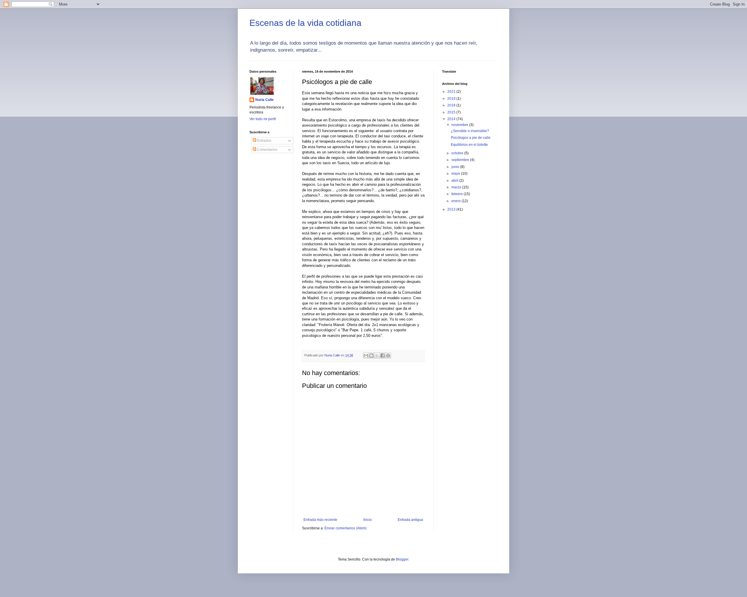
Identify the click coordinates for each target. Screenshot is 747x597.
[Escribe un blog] (371, 355)
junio (455, 167)
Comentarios (266, 150)
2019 (451, 99)
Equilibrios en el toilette (469, 145)
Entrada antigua (410, 520)
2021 (451, 92)
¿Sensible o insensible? (470, 131)
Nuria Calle (264, 100)
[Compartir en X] (377, 355)
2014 (451, 119)
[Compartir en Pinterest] (388, 355)
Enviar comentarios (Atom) (345, 528)
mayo (456, 173)
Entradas (263, 141)
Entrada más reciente (320, 520)
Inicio (367, 520)
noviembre (460, 125)
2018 (451, 105)
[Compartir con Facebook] (382, 355)
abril (455, 180)
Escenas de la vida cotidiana (305, 23)
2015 (451, 112)
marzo (456, 187)
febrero (457, 194)
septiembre (460, 160)
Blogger (402, 559)
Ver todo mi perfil (262, 119)
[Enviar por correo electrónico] (366, 355)
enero (456, 201)
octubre (457, 153)
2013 (451, 209)
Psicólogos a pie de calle (471, 138)
